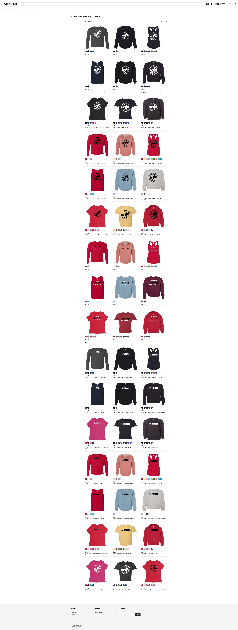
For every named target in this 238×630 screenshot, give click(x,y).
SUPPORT (18, 9)
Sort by (85, 21)
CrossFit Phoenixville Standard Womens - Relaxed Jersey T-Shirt (97, 128)
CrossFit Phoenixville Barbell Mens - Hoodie (150, 341)
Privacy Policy (73, 614)
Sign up (138, 614)
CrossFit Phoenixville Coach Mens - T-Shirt (122, 589)
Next (127, 596)
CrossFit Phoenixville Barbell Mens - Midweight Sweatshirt (153, 306)
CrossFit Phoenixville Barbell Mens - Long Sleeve (95, 271)
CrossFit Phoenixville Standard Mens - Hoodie (150, 127)
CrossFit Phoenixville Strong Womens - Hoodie (123, 377)
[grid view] (164, 21)
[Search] (207, 4)
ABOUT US (25, 9)
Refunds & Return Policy (76, 610)
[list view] (166, 21)
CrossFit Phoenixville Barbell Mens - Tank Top (94, 306)
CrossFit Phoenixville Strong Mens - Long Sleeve (95, 377)
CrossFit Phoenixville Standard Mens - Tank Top (95, 91)
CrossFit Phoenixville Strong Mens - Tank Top (94, 412)
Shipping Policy (74, 612)
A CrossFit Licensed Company (76, 626)
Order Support (98, 610)
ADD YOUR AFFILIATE (34, 9)
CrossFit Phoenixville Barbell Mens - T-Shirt (122, 341)
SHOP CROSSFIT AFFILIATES (8, 9)
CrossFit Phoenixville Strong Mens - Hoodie (150, 447)
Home (72, 13)
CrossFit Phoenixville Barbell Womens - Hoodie (123, 271)
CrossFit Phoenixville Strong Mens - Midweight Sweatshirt (153, 412)
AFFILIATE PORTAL (232, 9)
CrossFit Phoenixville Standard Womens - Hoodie (123, 56)
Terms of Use (73, 616)
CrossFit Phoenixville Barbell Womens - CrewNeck (123, 306)
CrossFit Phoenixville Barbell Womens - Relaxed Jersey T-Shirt (97, 341)
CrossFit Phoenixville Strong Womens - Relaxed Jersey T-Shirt (97, 448)
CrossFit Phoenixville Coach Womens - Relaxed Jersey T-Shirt (97, 590)
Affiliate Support (98, 612)
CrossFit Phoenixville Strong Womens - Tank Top (151, 377)
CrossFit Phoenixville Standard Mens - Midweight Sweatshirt (151, 91)
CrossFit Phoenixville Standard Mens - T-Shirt (122, 127)
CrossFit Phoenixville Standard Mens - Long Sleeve (95, 56)
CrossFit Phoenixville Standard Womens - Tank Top (152, 56)
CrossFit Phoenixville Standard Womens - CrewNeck (124, 91)
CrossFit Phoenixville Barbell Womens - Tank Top (151, 271)
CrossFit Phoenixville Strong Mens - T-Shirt (122, 447)
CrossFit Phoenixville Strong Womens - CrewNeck (123, 412)
